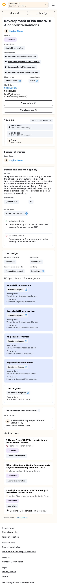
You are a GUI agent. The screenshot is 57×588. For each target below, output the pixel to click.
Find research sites (11, 547)
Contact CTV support (12, 561)
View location (27, 110)
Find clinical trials (10, 532)
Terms (5, 576)
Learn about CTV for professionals (19, 551)
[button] (14, 48)
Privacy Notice (9, 571)
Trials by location (10, 537)
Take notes (27, 103)
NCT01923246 (10, 88)
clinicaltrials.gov (21, 517)
